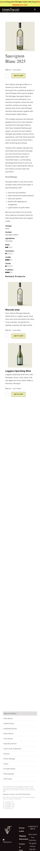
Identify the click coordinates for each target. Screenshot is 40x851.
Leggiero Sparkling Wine (18, 371)
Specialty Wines (10, 744)
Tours (6, 764)
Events (6, 754)
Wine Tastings (9, 759)
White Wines (9, 724)
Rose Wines (8, 734)
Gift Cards (8, 779)
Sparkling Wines (10, 729)
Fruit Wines (8, 739)
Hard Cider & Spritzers (12, 749)
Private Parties (9, 769)
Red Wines (8, 718)
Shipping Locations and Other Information (16, 794)
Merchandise (9, 774)
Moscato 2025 (12, 309)
